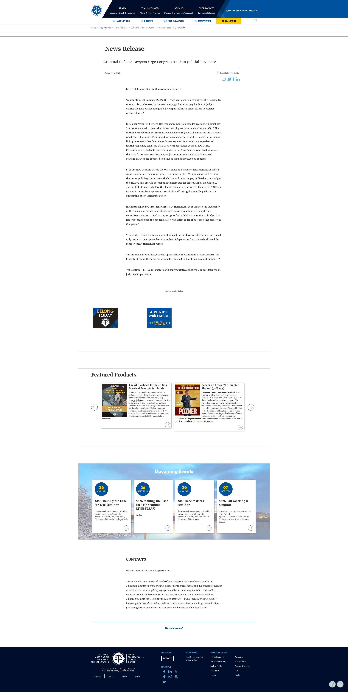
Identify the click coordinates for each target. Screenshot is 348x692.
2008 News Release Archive (143, 27)
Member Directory (218, 661)
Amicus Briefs (216, 666)
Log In (237, 675)
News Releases (121, 27)
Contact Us (204, 20)
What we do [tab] (233, 10)
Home (93, 27)
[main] (174, 323)
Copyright (97, 676)
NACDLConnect (217, 657)
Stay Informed (105, 27)
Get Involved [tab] (206, 10)
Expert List (214, 670)
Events (213, 675)
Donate (148, 20)
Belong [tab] (179, 10)
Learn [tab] (123, 10)
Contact (137, 676)
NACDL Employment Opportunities (194, 658)
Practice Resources (242, 666)
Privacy (111, 676)
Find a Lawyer (175, 20)
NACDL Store (123, 20)
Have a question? (174, 628)
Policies (124, 676)
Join (236, 670)
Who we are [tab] (249, 10)
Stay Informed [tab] (150, 10)
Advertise (239, 657)
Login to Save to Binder (230, 72)
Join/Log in (229, 20)
